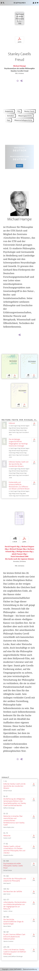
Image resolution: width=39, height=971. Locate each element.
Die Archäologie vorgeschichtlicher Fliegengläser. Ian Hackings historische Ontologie (18, 442)
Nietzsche (6, 835)
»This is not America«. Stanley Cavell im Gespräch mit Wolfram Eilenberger (14, 952)
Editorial (12, 423)
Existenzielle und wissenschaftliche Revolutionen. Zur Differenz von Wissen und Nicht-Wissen (19, 485)
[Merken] (17, 81)
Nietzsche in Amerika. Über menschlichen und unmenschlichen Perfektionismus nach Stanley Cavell (13, 820)
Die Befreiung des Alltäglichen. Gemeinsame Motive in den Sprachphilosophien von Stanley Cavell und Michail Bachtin (14, 802)
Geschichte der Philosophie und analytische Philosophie (14, 879)
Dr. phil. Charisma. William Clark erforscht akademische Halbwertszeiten (14, 936)
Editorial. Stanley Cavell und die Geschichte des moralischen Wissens (18, 464)
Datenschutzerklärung (30, 969)
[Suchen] (3, 3)
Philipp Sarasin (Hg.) (24, 551)
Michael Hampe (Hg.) (18, 549)
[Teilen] (21, 81)
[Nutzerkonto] (33, 3)
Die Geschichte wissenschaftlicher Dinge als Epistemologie (13, 921)
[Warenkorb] (37, 3)
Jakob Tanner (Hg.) (19, 554)
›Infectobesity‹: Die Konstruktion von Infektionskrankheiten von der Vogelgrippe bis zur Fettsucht (14, 905)
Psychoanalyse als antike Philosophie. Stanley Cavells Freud (13, 865)
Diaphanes (20, 3)
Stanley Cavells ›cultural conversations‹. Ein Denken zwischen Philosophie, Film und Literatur (14, 849)
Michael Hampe (19, 66)
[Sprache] (35, 3)
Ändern (19, 166)
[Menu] (1, 3)
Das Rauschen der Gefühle (12, 891)
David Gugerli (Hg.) (12, 546)
